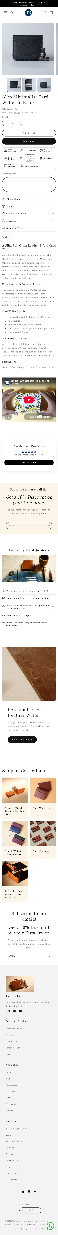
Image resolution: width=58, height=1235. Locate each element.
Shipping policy (21, 1229)
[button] (6, 13)
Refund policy (19, 1225)
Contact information (37, 1229)
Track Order (11, 1104)
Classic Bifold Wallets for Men (14, 810)
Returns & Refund (14, 1141)
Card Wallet (40, 808)
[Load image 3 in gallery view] (44, 85)
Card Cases (39, 851)
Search (9, 1135)
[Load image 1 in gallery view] (14, 85)
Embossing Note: (9, 173)
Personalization (13, 1047)
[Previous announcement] (5, 4)
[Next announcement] (53, 4)
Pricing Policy (12, 1173)
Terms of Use (12, 1160)
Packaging (10, 1035)
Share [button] (7, 237)
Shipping (17, 112)
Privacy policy (32, 1225)
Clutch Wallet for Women (13, 853)
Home (8, 1072)
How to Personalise (22, 739)
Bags (8, 1078)
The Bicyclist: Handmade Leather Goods (27, 1221)
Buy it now (29, 141)
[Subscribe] (49, 525)
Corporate (10, 1091)
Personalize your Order (17, 1128)
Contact (9, 1110)
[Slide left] (3, 85)
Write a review (29, 462)
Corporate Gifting (14, 1028)
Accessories (11, 1085)
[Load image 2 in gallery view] (29, 85)
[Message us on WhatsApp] (50, 1226)
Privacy (9, 1167)
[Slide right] (55, 85)
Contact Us (11, 1154)
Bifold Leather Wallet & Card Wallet (13, 894)
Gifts (8, 1054)
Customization (12, 1041)
